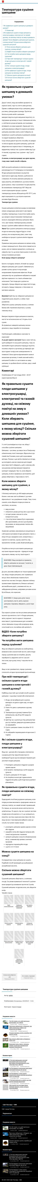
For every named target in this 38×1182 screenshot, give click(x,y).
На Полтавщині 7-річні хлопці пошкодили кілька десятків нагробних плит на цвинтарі (20, 1075)
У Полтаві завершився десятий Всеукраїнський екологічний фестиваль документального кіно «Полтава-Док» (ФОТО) (19, 1062)
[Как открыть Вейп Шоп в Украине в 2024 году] (5, 1039)
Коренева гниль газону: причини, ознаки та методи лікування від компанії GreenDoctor (19, 1045)
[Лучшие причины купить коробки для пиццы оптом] (5, 1035)
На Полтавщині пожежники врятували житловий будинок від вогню (20, 1069)
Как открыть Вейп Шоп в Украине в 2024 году (19, 1039)
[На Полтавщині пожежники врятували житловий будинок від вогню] (5, 1069)
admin (11, 995)
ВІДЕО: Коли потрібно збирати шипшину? (20, 51)
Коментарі (9, 30)
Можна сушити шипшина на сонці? (17, 75)
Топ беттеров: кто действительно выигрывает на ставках (19, 1021)
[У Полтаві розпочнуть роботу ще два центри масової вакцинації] (5, 1081)
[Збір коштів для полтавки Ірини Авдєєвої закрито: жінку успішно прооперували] (5, 1087)
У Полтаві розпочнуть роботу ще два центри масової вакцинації (20, 1080)
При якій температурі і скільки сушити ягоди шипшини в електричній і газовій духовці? (19, 61)
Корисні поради (16, 1007)
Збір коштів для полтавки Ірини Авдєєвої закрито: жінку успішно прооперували (19, 1087)
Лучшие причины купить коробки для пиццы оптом (20, 1033)
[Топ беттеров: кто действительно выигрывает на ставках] (5, 1022)
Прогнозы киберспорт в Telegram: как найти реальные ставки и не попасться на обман (20, 1027)
